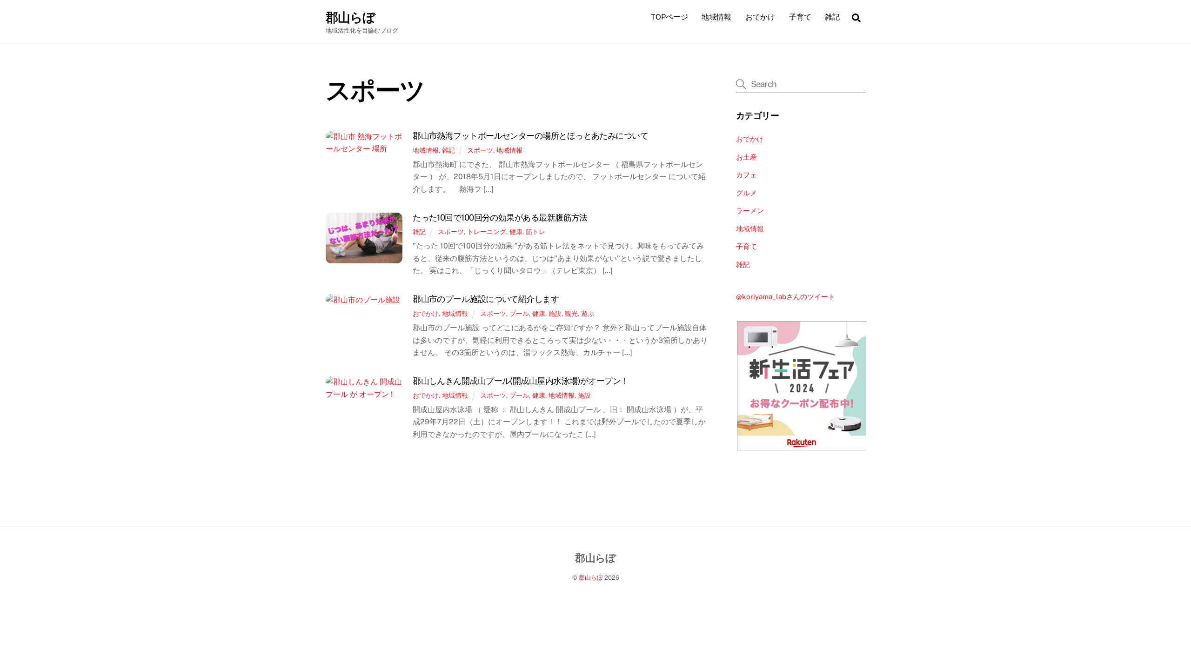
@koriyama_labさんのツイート (785, 297)
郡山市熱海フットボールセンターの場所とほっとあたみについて (530, 136)
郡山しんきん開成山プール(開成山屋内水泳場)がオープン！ (521, 381)
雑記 (832, 17)
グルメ (746, 193)
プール (519, 313)
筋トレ (535, 231)
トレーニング (486, 231)
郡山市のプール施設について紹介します (486, 299)
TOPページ (669, 17)
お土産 (746, 157)
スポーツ (480, 150)
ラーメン (750, 210)
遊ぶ (587, 313)
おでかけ (760, 17)
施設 (555, 313)
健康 (515, 231)
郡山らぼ (591, 577)
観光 (571, 313)
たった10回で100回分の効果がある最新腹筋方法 (500, 217)
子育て (800, 17)
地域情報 (716, 17)
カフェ (746, 175)
